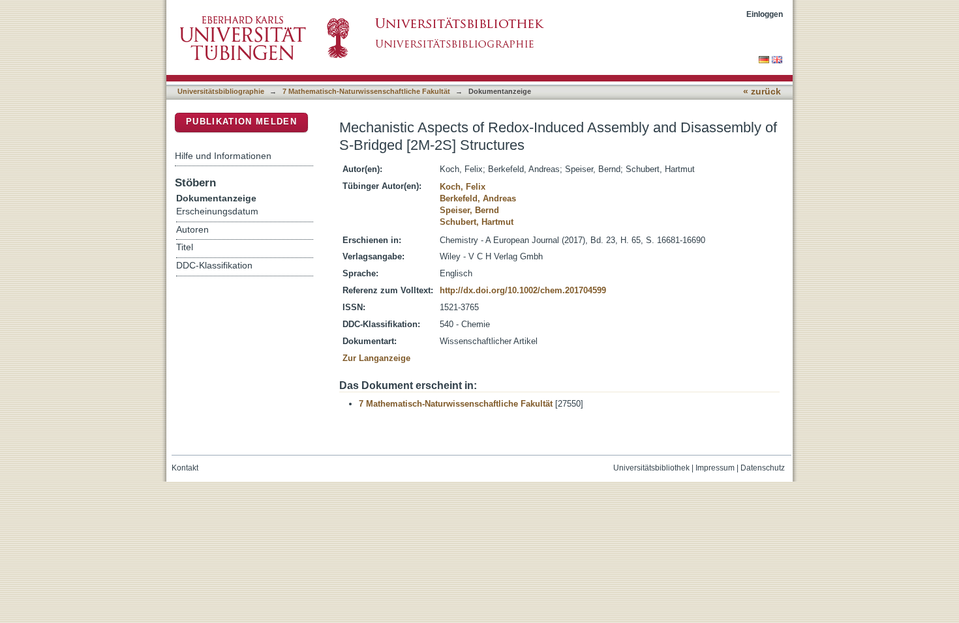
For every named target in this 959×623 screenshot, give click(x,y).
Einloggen (764, 14)
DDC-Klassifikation (214, 265)
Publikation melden (241, 121)
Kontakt (185, 467)
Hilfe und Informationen (223, 156)
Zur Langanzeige (376, 358)
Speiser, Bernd (469, 210)
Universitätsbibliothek (651, 467)
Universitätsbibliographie (220, 91)
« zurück (762, 91)
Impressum (715, 467)
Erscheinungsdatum (217, 211)
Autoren (192, 230)
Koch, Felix (462, 187)
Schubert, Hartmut (476, 222)
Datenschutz (762, 467)
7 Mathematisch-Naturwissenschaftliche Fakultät (366, 91)
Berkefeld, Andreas (478, 198)
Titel (184, 247)
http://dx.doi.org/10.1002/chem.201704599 (523, 290)
